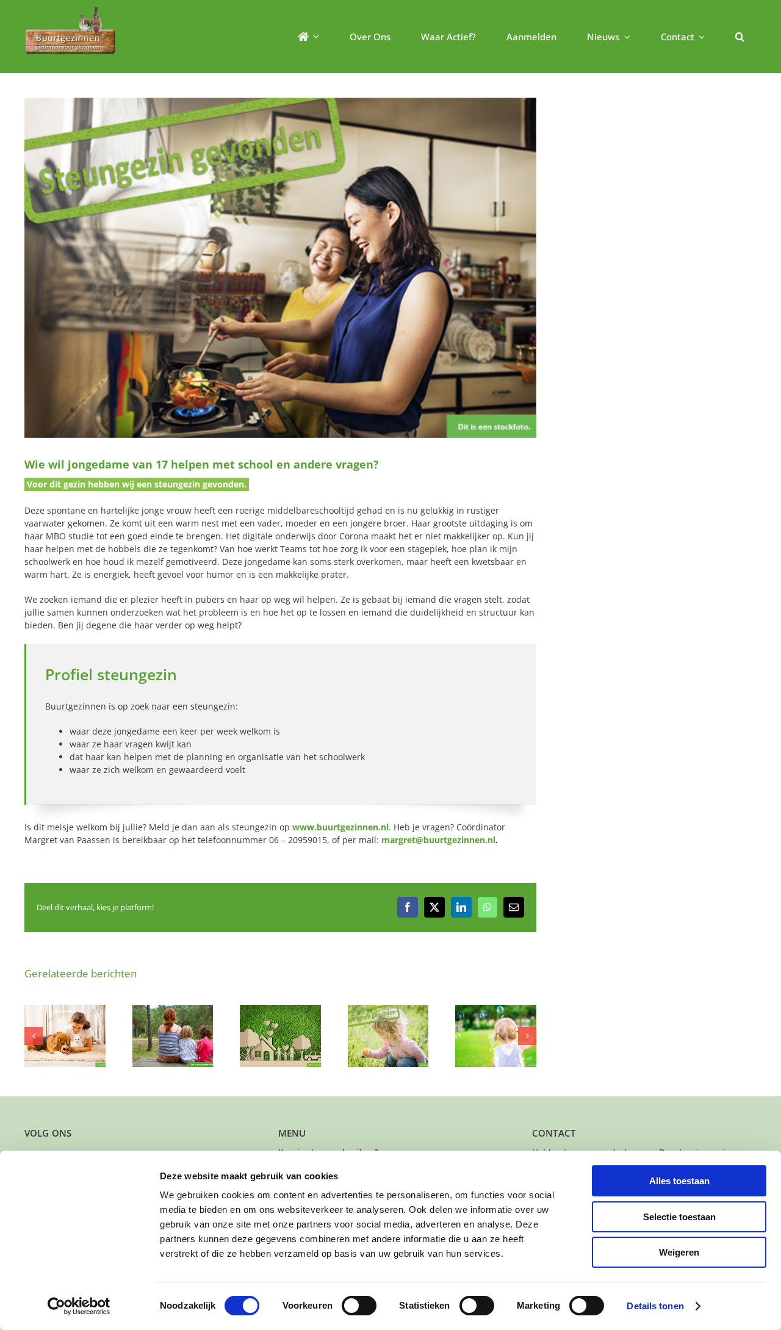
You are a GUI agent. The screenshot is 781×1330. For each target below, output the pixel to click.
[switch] (359, 1305)
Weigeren (679, 1252)
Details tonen (655, 1306)
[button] (740, 36)
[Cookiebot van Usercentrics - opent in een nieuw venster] (79, 1306)
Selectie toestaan (679, 1217)
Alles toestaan (679, 1181)
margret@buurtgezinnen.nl (438, 840)
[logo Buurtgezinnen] (70, 10)
